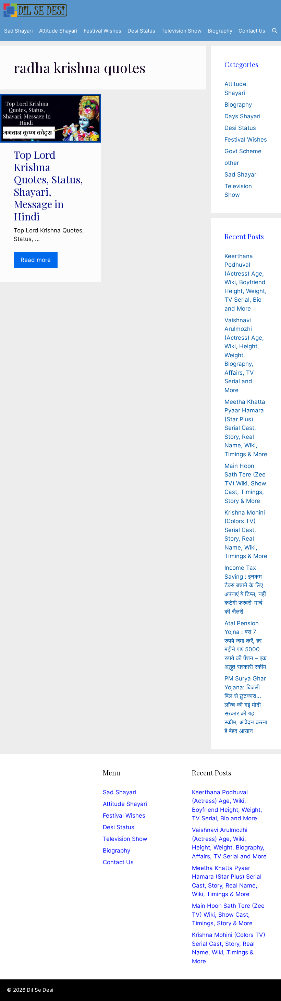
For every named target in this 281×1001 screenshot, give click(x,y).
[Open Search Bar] (274, 31)
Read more (36, 259)
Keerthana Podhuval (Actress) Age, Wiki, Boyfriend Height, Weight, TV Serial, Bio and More (245, 282)
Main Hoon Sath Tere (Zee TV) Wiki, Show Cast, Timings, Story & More (245, 483)
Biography (220, 30)
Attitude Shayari (58, 30)
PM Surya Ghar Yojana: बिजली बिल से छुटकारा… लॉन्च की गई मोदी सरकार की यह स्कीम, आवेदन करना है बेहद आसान (245, 704)
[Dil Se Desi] (35, 10)
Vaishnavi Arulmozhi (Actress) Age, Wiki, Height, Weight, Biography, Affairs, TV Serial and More (244, 355)
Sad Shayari (18, 30)
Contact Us (252, 30)
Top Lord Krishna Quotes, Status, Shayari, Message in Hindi (48, 185)
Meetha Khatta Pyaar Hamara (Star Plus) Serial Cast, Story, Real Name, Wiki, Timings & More (245, 428)
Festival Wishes (102, 30)
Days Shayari (242, 116)
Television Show (181, 30)
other (231, 162)
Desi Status (141, 30)
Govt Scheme (242, 151)
